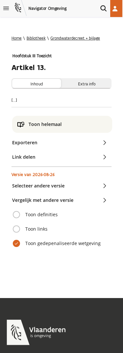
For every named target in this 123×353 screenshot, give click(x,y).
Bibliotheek (36, 38)
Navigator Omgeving (48, 8)
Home (16, 38)
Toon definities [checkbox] (41, 214)
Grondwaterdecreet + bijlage (75, 38)
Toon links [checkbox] (36, 229)
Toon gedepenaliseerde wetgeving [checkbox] (63, 243)
